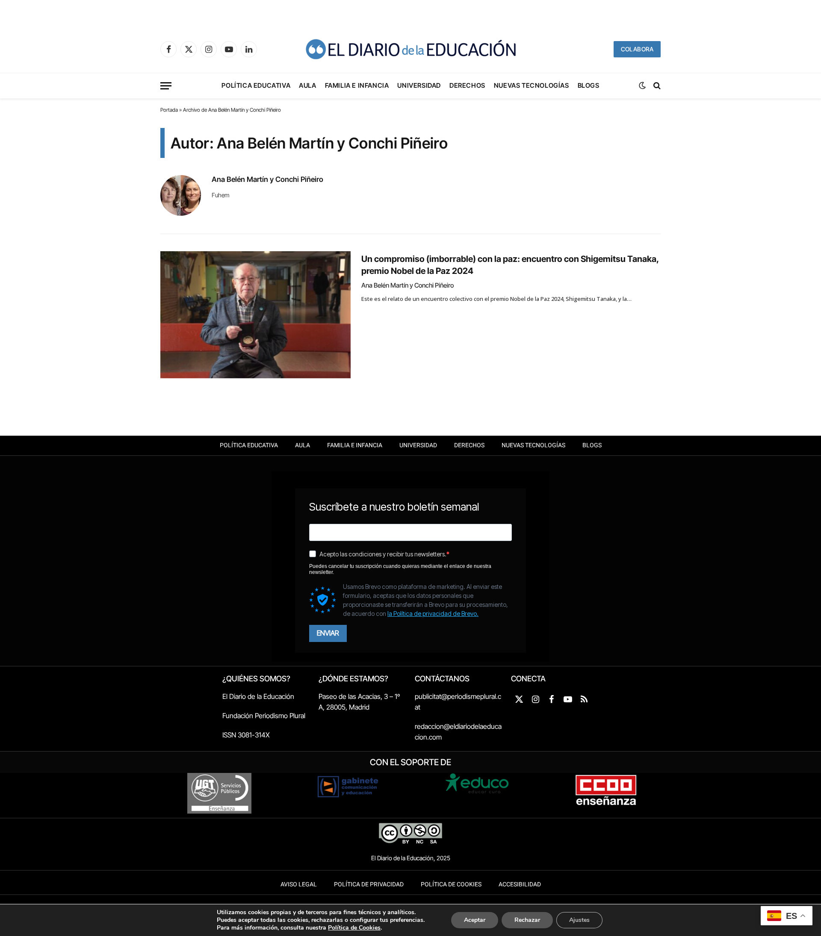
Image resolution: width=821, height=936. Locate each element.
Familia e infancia (357, 85)
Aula (307, 85)
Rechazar (527, 920)
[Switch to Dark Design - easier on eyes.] (642, 85)
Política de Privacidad (369, 884)
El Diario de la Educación (258, 696)
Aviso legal (299, 884)
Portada (169, 110)
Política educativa (255, 85)
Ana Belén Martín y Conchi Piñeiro (267, 179)
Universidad (419, 85)
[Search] (656, 85)
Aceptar (474, 920)
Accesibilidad (520, 884)
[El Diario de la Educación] (410, 49)
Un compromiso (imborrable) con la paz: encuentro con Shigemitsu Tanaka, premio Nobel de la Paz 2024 (510, 265)
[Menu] (165, 85)
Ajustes (579, 920)
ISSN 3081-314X (246, 735)
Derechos (467, 85)
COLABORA (637, 49)
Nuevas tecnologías (531, 85)
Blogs (589, 85)
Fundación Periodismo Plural (263, 715)
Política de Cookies (451, 884)
